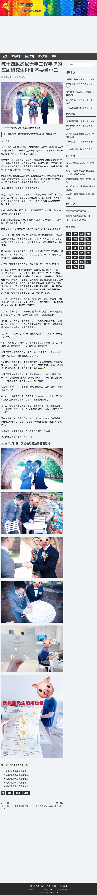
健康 (48, 885)
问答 (43, 885)
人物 (68, 239)
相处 (68, 257)
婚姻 (18, 793)
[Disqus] (32, 848)
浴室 (68, 253)
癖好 (88, 253)
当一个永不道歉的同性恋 (77, 220)
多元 (68, 243)
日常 (81, 248)
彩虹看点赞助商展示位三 (17, 778)
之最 (81, 234)
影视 (54, 885)
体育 (59, 885)
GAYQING (54, 892)
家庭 (81, 243)
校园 (26, 793)
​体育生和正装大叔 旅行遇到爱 (79, 107)
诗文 (88, 262)
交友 (88, 234)
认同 (75, 262)
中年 (75, 234)
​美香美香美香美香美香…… (77, 211)
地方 (88, 239)
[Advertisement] (48, 34)
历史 (75, 239)
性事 (88, 243)
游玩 (75, 253)
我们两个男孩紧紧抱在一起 (78, 215)
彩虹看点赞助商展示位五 (17, 786)
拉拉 (75, 248)
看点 (37, 885)
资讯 (32, 885)
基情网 (49, 889)
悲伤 (68, 248)
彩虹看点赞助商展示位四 (17, 782)
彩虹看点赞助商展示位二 (17, 774)
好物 (65, 885)
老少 (81, 257)
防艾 (75, 267)
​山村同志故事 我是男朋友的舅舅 (80, 79)
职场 (88, 257)
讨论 (81, 262)
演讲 (81, 253)
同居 (9, 793)
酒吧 (68, 267)
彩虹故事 (7, 77)
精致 (75, 257)
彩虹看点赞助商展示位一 (17, 770)
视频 (68, 262)
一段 (68, 234)
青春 (81, 267)
